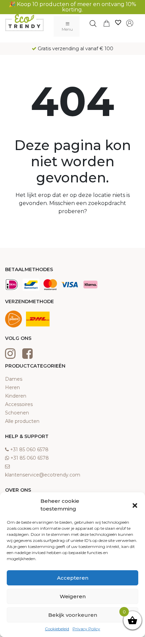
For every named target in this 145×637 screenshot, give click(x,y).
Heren (12, 387)
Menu (67, 29)
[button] (135, 505)
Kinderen (15, 396)
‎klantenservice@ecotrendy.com (42, 475)
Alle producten (22, 421)
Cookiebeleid (57, 628)
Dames (13, 379)
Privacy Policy (86, 628)
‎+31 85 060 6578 (29, 449)
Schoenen (17, 413)
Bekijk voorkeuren (72, 615)
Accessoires (19, 404)
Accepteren (72, 578)
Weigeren (73, 596)
